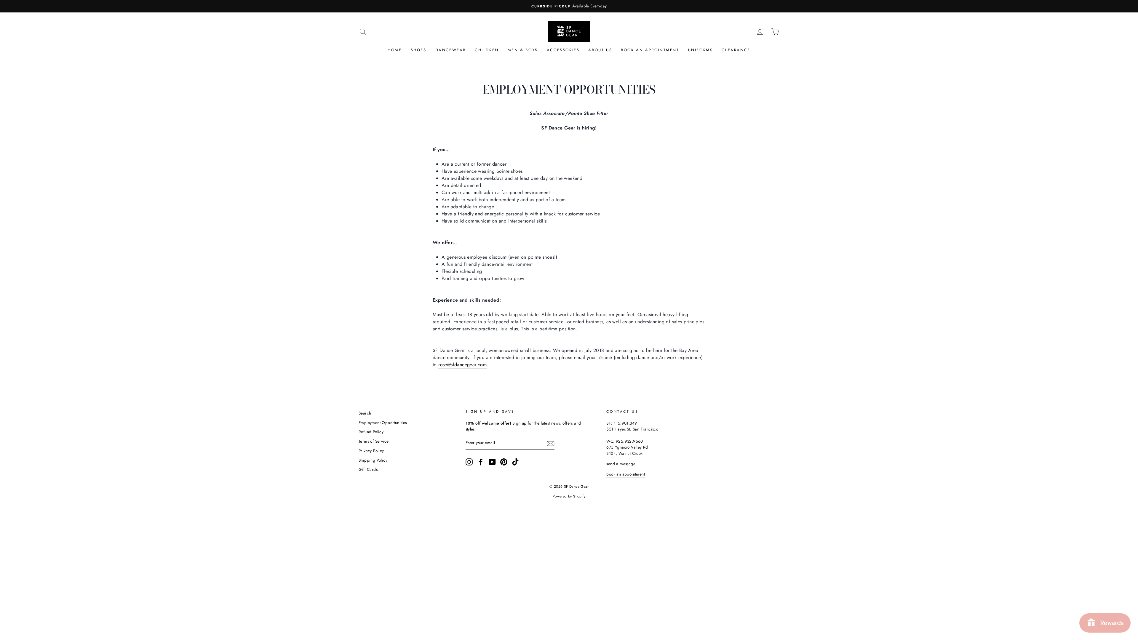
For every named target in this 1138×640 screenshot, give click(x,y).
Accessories (563, 50)
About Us (600, 50)
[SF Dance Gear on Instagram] (469, 461)
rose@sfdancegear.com (462, 364)
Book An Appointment (650, 50)
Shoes (418, 50)
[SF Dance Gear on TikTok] (515, 461)
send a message (620, 464)
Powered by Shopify (569, 496)
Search (365, 413)
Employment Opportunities (383, 422)
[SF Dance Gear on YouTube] (492, 461)
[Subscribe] (550, 443)
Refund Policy (371, 432)
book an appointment (625, 474)
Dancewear (450, 50)
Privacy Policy (371, 451)
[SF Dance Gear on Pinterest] (503, 461)
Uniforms (700, 50)
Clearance (736, 50)
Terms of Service (374, 441)
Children (487, 50)
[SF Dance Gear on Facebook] (480, 461)
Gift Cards (368, 469)
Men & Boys (523, 50)
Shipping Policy (373, 460)
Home (395, 50)
